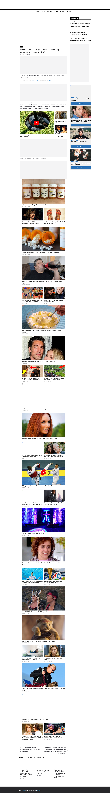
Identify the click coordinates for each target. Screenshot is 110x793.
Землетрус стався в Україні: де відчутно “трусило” (43, 771)
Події (43, 11)
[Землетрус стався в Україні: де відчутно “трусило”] (43, 761)
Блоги (56, 11)
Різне (62, 11)
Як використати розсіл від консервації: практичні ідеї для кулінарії (78, 34)
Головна (37, 11)
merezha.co (28, 54)
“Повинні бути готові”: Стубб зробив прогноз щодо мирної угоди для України (26, 773)
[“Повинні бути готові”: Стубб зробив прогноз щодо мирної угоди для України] (26, 761)
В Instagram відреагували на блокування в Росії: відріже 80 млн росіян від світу (30, 749)
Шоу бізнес (69, 11)
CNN (49, 80)
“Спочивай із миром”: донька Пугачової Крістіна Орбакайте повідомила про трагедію (59, 773)
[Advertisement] (43, 65)
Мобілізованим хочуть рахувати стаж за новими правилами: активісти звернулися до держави (80, 28)
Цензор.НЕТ (34, 80)
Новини (49, 11)
